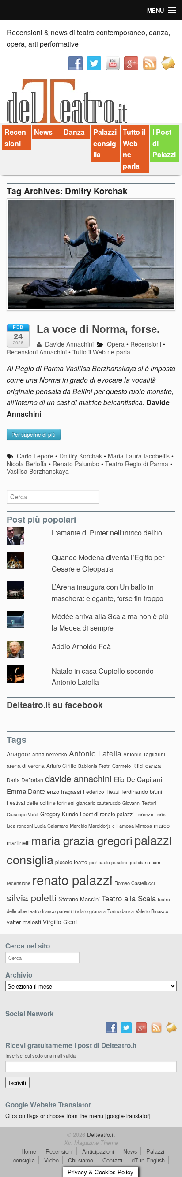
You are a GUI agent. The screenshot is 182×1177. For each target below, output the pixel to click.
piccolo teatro (71, 862)
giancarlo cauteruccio (98, 803)
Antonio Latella (95, 753)
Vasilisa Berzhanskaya (38, 471)
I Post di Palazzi (164, 143)
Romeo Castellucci (134, 882)
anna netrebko (49, 754)
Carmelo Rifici (128, 765)
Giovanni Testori (139, 803)
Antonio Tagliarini (144, 754)
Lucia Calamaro (51, 825)
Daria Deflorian (25, 779)
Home (28, 1151)
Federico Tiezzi (101, 791)
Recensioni (15, 137)
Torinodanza (120, 911)
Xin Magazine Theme (91, 1143)
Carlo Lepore (35, 455)
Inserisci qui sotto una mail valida (40, 1055)
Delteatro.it (100, 1134)
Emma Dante (26, 791)
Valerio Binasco (152, 911)
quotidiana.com (144, 862)
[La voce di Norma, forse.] (91, 259)
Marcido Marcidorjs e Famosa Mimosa (111, 825)
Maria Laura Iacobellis (139, 455)
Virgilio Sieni (60, 921)
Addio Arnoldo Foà (81, 646)
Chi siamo (80, 1160)
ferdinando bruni (141, 791)
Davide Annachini (68, 343)
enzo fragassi (64, 791)
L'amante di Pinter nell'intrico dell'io (107, 533)
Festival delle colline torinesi (41, 802)
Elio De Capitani (138, 779)
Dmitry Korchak (80, 455)
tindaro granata (89, 911)
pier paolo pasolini (108, 862)
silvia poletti (32, 897)
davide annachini (78, 778)
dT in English (148, 1160)
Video (51, 1160)
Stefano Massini (79, 899)
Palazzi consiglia (105, 143)
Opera (116, 343)
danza (153, 765)
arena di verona (26, 766)
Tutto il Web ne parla (134, 149)
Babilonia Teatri (94, 766)
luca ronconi (20, 825)
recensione (18, 882)
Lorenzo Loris (151, 814)
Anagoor (18, 753)
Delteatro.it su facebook (55, 704)
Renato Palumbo (76, 463)
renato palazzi (72, 879)
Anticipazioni (98, 1151)
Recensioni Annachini (37, 351)
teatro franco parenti (50, 911)
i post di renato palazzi (107, 814)
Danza (74, 132)
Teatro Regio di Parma (136, 463)
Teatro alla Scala (129, 898)
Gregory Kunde (59, 814)
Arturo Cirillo (61, 765)
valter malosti (24, 922)
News (43, 132)
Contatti (112, 1160)
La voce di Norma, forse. (98, 329)
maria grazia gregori (82, 840)
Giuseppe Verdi (22, 814)
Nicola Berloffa (27, 463)
